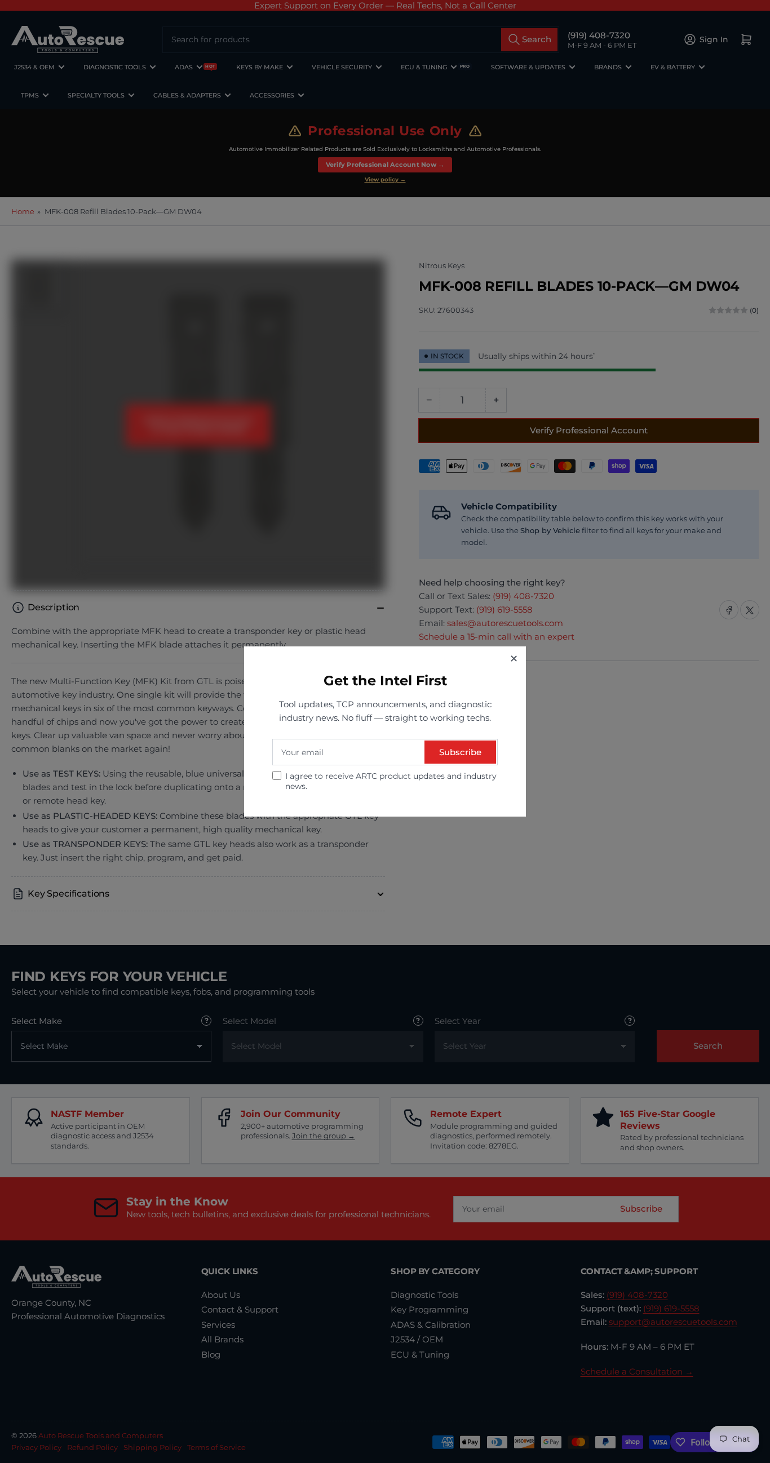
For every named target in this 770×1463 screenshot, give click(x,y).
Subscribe (460, 752)
